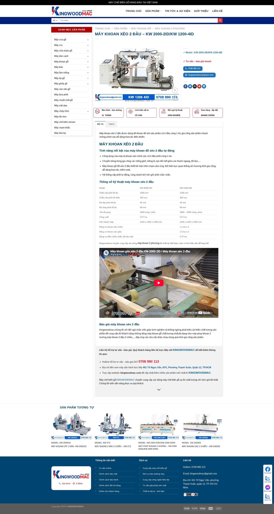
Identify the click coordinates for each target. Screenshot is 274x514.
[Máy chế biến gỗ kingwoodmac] (72, 11)
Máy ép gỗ (59, 78)
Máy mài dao (60, 105)
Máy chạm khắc (62, 127)
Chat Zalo (267, 482)
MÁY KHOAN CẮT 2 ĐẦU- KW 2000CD (68, 446)
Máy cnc (58, 45)
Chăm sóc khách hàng (109, 491)
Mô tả (100, 124)
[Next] (173, 73)
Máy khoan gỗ (61, 61)
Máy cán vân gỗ (62, 89)
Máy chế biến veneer (64, 122)
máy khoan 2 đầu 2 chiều (119, 337)
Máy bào (58, 67)
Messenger (268, 491)
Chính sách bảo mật (108, 474)
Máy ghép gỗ (60, 83)
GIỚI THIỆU (201, 11)
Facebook (267, 473)
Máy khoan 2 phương (170, 28)
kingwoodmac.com (130, 373)
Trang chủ (102, 28)
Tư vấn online (105, 468)
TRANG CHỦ (133, 11)
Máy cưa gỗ (60, 39)
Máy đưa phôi (61, 94)
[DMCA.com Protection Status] (191, 494)
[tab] (100, 124)
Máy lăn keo (60, 116)
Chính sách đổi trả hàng (110, 485)
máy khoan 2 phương (148, 243)
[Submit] (220, 20)
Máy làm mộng (61, 72)
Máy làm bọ (60, 133)
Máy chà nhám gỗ (63, 50)
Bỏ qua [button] (161, 2)
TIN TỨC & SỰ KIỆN (177, 11)
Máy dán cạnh (61, 56)
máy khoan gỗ (154, 333)
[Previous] (100, 73)
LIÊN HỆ (217, 11)
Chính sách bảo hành (108, 480)
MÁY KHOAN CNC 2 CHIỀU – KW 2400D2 (201, 446)
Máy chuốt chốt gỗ (63, 100)
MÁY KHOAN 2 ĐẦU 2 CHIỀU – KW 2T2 (113, 446)
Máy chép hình (61, 111)
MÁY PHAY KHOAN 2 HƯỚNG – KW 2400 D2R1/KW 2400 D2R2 (157, 447)
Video (111, 124)
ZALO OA (268, 500)
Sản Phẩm (152, 11)
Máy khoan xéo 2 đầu (110, 133)
